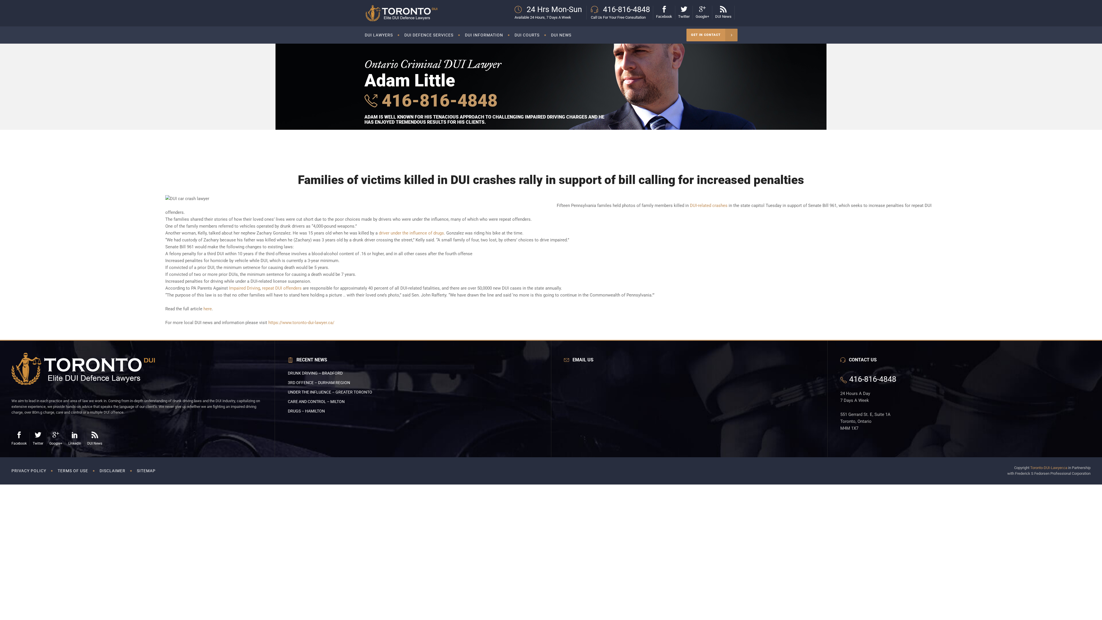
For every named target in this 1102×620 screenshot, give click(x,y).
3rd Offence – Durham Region (319, 382)
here (207, 308)
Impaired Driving (244, 288)
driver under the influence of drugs (411, 233)
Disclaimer (112, 470)
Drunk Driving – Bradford (315, 373)
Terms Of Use (73, 470)
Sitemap (146, 470)
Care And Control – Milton (316, 401)
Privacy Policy (28, 470)
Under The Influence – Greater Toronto (330, 392)
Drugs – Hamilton (306, 411)
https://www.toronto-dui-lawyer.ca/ (301, 322)
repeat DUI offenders (282, 288)
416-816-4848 (437, 100)
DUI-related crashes (708, 205)
